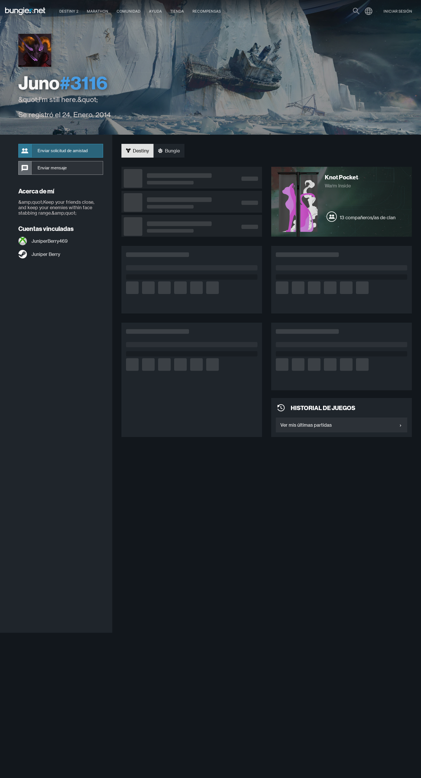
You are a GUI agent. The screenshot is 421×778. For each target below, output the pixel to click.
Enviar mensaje (52, 168)
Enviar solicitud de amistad (63, 150)
